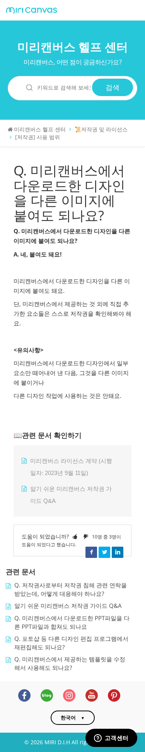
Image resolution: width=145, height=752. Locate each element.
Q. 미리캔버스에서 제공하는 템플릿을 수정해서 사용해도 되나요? (69, 663)
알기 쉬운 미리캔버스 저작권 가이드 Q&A (68, 606)
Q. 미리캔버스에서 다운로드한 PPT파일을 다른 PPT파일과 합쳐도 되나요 (72, 622)
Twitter (104, 552)
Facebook (91, 552)
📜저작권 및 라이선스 (101, 129)
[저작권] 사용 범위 (37, 137)
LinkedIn (117, 552)
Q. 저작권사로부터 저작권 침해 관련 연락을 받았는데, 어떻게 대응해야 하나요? (70, 589)
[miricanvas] (31, 10)
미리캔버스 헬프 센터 (72, 47)
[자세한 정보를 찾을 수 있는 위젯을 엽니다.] (111, 738)
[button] (75, 536)
